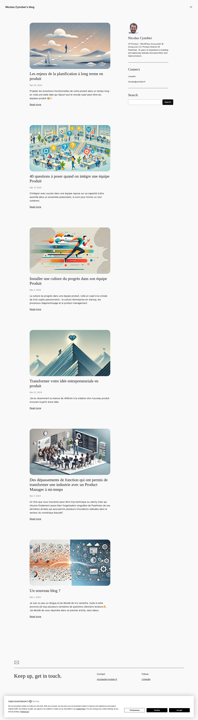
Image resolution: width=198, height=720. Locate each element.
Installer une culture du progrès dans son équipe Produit (68, 281)
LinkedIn (146, 679)
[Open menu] (191, 7)
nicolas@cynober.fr (107, 679)
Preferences (135, 710)
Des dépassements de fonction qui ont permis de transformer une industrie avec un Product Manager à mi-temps (69, 485)
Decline (157, 710)
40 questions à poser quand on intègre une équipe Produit (69, 178)
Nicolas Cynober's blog (19, 7)
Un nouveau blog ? (45, 590)
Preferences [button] (24, 712)
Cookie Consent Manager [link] (17, 701)
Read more (35, 104)
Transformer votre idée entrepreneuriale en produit (64, 383)
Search (168, 102)
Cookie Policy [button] (81, 709)
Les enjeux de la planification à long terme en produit (66, 76)
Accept (179, 710)
